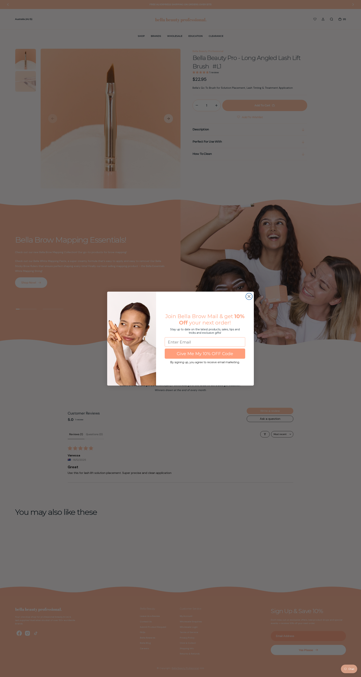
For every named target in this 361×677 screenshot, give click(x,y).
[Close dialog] (249, 296)
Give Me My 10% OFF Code (205, 353)
